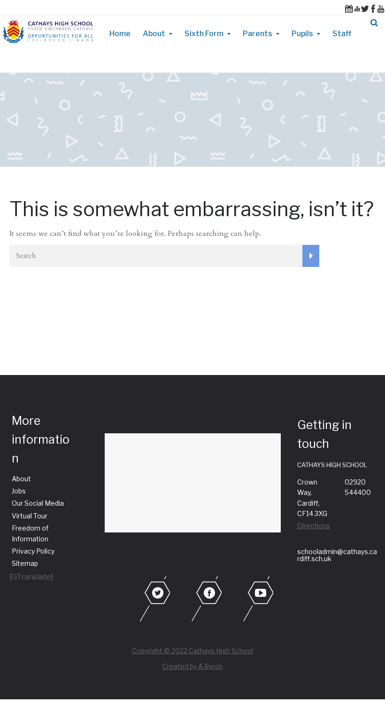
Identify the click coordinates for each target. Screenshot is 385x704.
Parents (257, 33)
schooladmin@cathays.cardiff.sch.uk (337, 555)
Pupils (302, 33)
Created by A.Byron (192, 666)
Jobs (19, 491)
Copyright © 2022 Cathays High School (192, 651)
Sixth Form (204, 33)
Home (120, 33)
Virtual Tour (29, 516)
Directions (313, 526)
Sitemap (25, 563)
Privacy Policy (33, 551)
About (154, 33)
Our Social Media (38, 503)
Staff (341, 33)
